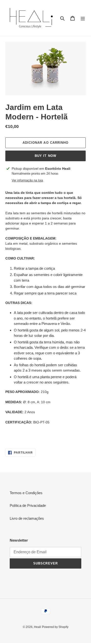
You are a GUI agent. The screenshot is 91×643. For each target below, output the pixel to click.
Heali (37, 627)
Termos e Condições (26, 493)
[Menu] (83, 18)
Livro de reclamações (27, 518)
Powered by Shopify (55, 627)
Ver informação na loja (27, 180)
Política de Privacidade (28, 505)
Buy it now (45, 156)
